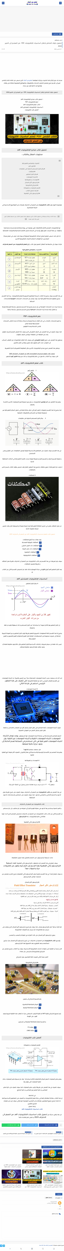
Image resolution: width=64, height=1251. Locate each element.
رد (59, 1208)
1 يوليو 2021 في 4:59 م (52, 1203)
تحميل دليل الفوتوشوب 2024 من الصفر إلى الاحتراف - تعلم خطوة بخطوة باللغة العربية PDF (12, 1166)
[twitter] (1, 1246)
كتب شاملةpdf (58, 40)
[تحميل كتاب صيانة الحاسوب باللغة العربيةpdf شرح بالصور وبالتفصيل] (11, 1177)
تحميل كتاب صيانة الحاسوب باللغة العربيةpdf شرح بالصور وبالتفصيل (12, 1186)
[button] (48, 1125)
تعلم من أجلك (27, 80)
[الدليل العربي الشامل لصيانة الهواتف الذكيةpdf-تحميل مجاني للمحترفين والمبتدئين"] (32, 1156)
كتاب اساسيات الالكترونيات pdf (32, 1109)
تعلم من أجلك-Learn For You (45, 1245)
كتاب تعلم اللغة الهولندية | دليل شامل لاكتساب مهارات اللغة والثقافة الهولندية (54, 1166)
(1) (2, 49)
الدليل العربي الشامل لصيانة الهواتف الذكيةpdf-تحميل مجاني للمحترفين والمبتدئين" (33, 1166)
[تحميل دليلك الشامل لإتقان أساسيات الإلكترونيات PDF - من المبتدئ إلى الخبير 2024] (32, 1177)
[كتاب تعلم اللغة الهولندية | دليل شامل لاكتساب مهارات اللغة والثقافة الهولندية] (52, 1156)
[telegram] (4, 1246)
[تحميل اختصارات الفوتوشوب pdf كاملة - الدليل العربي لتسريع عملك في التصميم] (52, 1177)
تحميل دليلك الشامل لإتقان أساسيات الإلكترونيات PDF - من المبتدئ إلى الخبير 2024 (33, 1186)
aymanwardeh (53, 1202)
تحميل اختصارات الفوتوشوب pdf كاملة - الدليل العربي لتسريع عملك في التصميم (53, 1186)
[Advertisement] (32, 18)
